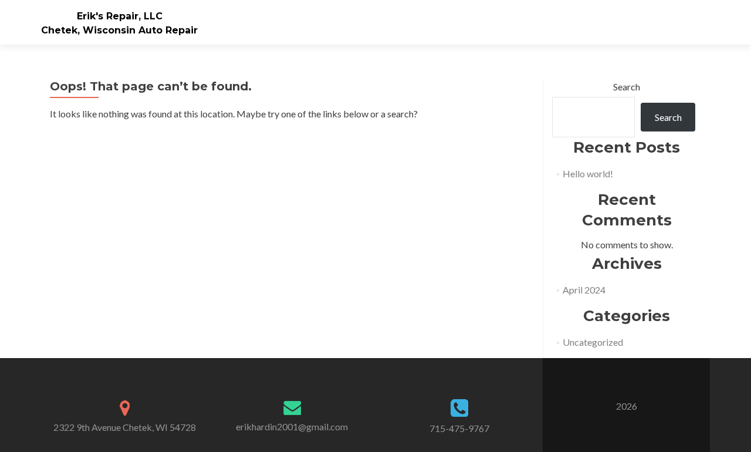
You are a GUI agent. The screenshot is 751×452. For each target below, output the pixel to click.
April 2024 (584, 289)
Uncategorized (593, 342)
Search (626, 86)
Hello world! (588, 173)
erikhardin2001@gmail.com (292, 426)
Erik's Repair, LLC (120, 16)
